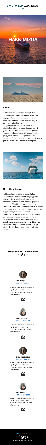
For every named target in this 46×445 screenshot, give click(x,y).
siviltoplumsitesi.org (25, 440)
